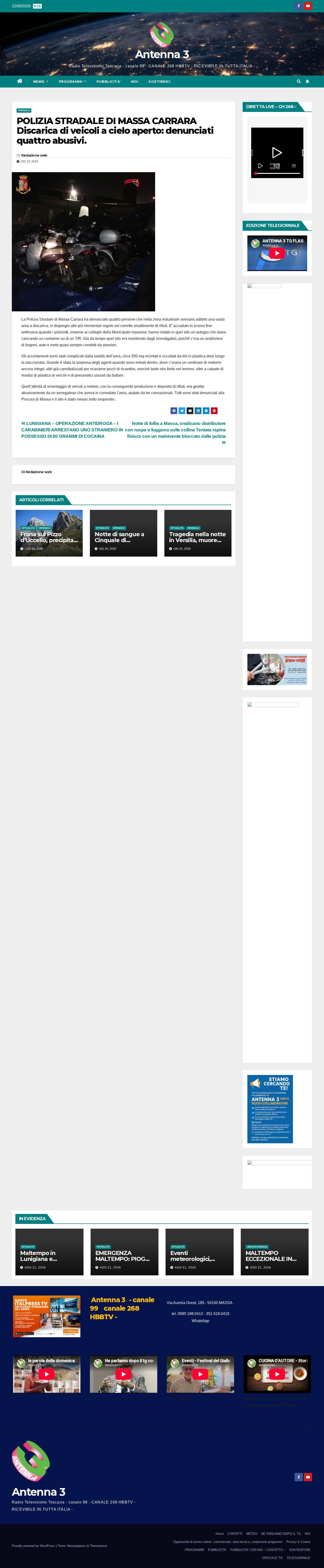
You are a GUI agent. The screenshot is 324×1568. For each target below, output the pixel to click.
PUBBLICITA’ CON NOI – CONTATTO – (257, 1550)
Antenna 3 (162, 54)
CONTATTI (234, 1534)
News (39, 81)
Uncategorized (257, 1246)
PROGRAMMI (194, 1550)
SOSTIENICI (159, 81)
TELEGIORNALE (298, 1558)
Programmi (71, 81)
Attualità (28, 528)
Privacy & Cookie (298, 1542)
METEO (251, 1534)
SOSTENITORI (299, 1550)
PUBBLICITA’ (109, 81)
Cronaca (24, 110)
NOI (134, 81)
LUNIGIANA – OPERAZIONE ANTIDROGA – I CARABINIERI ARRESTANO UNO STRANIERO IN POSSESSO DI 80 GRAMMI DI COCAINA (72, 430)
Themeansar (98, 1546)
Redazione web (34, 155)
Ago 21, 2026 (35, 1267)
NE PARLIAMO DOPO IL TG (281, 1534)
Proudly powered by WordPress (34, 1546)
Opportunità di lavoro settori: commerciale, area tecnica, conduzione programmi (227, 1542)
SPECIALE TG (272, 1558)
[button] (299, 81)
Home (220, 1534)
